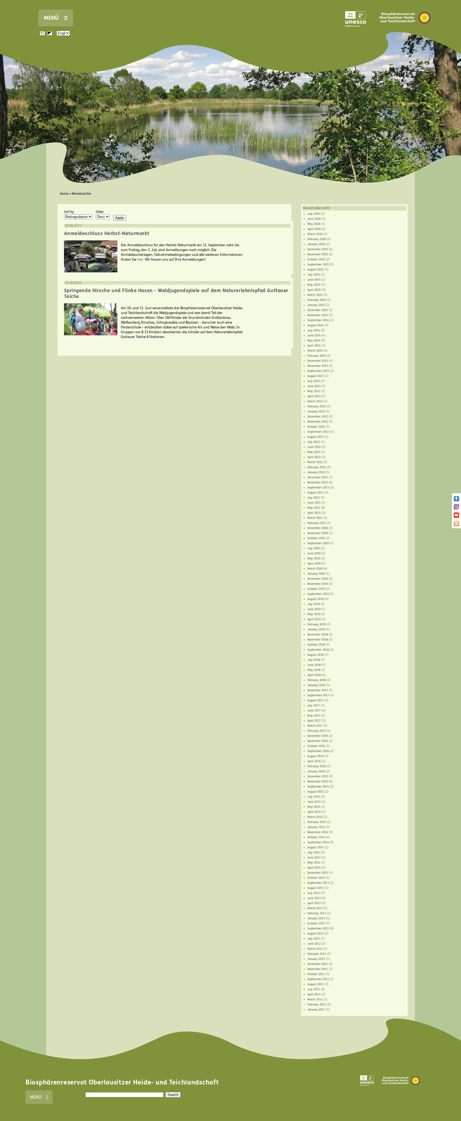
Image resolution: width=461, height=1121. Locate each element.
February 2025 (316, 300)
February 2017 (316, 731)
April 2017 (314, 720)
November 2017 (317, 690)
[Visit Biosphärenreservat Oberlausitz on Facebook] (456, 500)
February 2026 (316, 239)
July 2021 (313, 497)
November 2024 (317, 315)
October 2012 (316, 923)
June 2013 (314, 898)
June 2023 (314, 386)
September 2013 (318, 883)
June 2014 (314, 857)
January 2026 (316, 244)
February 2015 (316, 822)
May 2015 (313, 807)
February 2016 (316, 766)
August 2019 (315, 599)
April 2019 (314, 619)
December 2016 (317, 736)
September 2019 (318, 594)
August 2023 (315, 376)
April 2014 (314, 867)
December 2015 (317, 776)
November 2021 (317, 482)
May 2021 (313, 508)
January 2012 (316, 959)
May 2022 (313, 452)
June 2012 (314, 943)
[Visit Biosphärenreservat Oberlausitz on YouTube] (456, 517)
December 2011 (317, 964)
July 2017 (313, 705)
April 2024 (314, 345)
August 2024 (315, 325)
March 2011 (315, 999)
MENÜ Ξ (56, 18)
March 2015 (315, 817)
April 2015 (314, 812)
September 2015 (318, 786)
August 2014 (315, 847)
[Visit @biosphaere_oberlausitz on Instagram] (456, 508)
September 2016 (318, 751)
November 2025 (317, 254)
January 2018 (316, 685)
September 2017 (318, 695)
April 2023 (314, 396)
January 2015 (316, 827)
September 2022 (318, 432)
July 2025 (313, 274)
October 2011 (316, 974)
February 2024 (316, 355)
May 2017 (313, 715)
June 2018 (314, 665)
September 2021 (318, 487)
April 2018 (314, 675)
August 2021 (315, 492)
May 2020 (313, 558)
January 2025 (316, 305)
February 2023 (316, 406)
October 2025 (316, 259)
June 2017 (314, 710)
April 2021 (314, 513)
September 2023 (318, 371)
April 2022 (314, 457)
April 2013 (314, 903)
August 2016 (315, 756)
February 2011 (316, 1004)
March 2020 (315, 568)
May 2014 (313, 862)
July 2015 (313, 796)
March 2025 (315, 295)
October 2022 (316, 426)
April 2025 (314, 290)
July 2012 (313, 938)
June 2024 (314, 335)
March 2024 (315, 350)
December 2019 (317, 579)
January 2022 (316, 472)
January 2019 (316, 629)
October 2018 (316, 644)
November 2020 (317, 533)
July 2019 (313, 604)
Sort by (69, 212)
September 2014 (318, 842)
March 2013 (315, 908)
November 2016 (317, 741)
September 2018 (318, 649)
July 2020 (313, 548)
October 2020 (316, 538)
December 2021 (317, 477)
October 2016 (316, 746)
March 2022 (315, 462)
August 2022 (315, 437)
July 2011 (313, 989)
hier (140, 259)
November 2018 (317, 639)
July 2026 (313, 214)
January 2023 (316, 411)
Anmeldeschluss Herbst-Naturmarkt (106, 233)
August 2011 (315, 984)
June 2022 (314, 447)
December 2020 (317, 528)
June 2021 (314, 502)
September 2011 (318, 979)
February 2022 (316, 467)
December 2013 (317, 872)
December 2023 (317, 361)
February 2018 (316, 680)
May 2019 (313, 614)
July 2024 (313, 330)
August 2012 (315, 933)
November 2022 (317, 421)
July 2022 (313, 442)
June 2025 (314, 279)
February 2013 (316, 913)
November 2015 (317, 781)
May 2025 (313, 285)
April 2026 (314, 229)
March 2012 (315, 949)
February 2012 (316, 954)
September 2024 (318, 320)
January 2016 (316, 771)
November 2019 (317, 584)
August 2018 (315, 655)
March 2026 (315, 234)
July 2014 (313, 852)
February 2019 (316, 624)
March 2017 (315, 726)
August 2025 (315, 269)
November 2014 (317, 832)
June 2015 (314, 802)
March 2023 (315, 401)
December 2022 (317, 416)
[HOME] (405, 32)
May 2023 (313, 391)
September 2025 (318, 264)
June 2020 (314, 553)
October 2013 (316, 878)
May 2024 (313, 340)
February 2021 (316, 523)
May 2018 (313, 670)
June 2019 (314, 609)
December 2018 (317, 634)
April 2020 (314, 563)
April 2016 (314, 761)
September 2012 (318, 928)
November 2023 (317, 366)
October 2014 (316, 837)
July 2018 (313, 660)
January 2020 (316, 573)
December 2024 (317, 310)
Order (100, 212)
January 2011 (316, 1009)
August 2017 (315, 700)
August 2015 (315, 791)
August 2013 (315, 888)
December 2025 (317, 249)
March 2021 (315, 518)
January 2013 (316, 918)
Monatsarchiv (81, 194)
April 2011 (314, 994)
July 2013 (313, 893)
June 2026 (314, 219)
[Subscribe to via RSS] (456, 525)
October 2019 (316, 589)
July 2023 (313, 381)
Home (64, 194)
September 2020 (318, 543)
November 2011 (317, 969)
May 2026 (313, 224)
